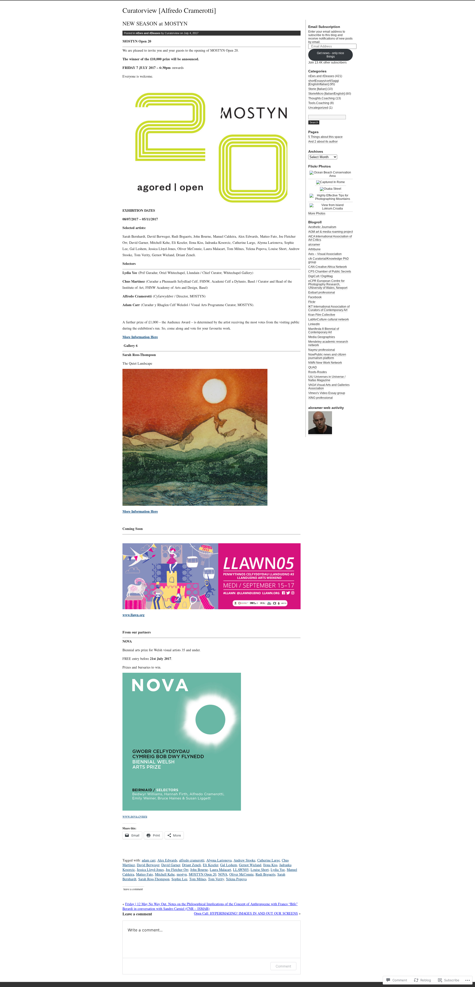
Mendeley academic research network (328, 343)
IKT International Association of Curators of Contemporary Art (329, 308)
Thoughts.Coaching (321, 98)
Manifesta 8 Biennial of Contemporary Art (323, 330)
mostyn (182, 874)
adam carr (148, 860)
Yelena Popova (236, 879)
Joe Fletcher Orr (177, 869)
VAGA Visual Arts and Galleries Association (329, 386)
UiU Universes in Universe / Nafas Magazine (326, 378)
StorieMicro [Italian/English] (326, 93)
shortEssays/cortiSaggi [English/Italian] (323, 82)
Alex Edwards (167, 860)
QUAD (312, 367)
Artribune (314, 249)
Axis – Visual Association (325, 254)
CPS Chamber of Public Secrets (329, 271)
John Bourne (199, 869)
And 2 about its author (323, 141)
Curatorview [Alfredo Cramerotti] (169, 10)
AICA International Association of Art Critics (330, 238)
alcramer (314, 244)
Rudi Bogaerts (265, 874)
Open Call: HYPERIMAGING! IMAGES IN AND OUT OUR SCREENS (246, 913)
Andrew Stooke (244, 860)
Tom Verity (216, 879)
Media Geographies (321, 337)
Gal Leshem (228, 864)
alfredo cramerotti (191, 860)
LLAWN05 (241, 869)
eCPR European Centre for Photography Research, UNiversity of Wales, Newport (327, 284)
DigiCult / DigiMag (320, 276)
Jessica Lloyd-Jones (150, 869)
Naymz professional (321, 350)
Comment (283, 966)
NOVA (222, 874)
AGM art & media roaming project (330, 231)
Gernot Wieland (250, 864)
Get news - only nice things (330, 54)
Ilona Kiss (270, 864)
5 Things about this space (325, 137)
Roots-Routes (317, 372)
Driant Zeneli (191, 864)
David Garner (170, 864)
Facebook (315, 297)
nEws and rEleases (148, 33)
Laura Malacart (220, 869)
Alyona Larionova (219, 860)
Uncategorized (318, 107)
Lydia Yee (278, 869)
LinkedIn (314, 324)
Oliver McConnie (241, 874)
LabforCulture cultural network (328, 319)
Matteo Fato (144, 874)
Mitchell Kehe (165, 874)
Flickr (311, 302)
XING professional (320, 397)
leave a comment (133, 889)
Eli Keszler (210, 864)
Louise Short (260, 869)
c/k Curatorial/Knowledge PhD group (328, 260)
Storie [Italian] (317, 89)
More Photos (316, 213)
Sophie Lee (179, 879)
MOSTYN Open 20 (202, 874)
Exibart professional (321, 292)
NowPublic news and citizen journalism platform (327, 356)
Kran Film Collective (321, 314)
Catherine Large (268, 860)
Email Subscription (324, 27)
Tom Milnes (197, 879)
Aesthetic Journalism (322, 227)
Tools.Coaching (318, 103)
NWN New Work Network (325, 362)
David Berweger (148, 864)
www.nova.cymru (134, 816)
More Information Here (140, 336)
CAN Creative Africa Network (327, 267)
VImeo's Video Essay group (326, 393)
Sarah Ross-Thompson (153, 879)
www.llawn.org (133, 614)
